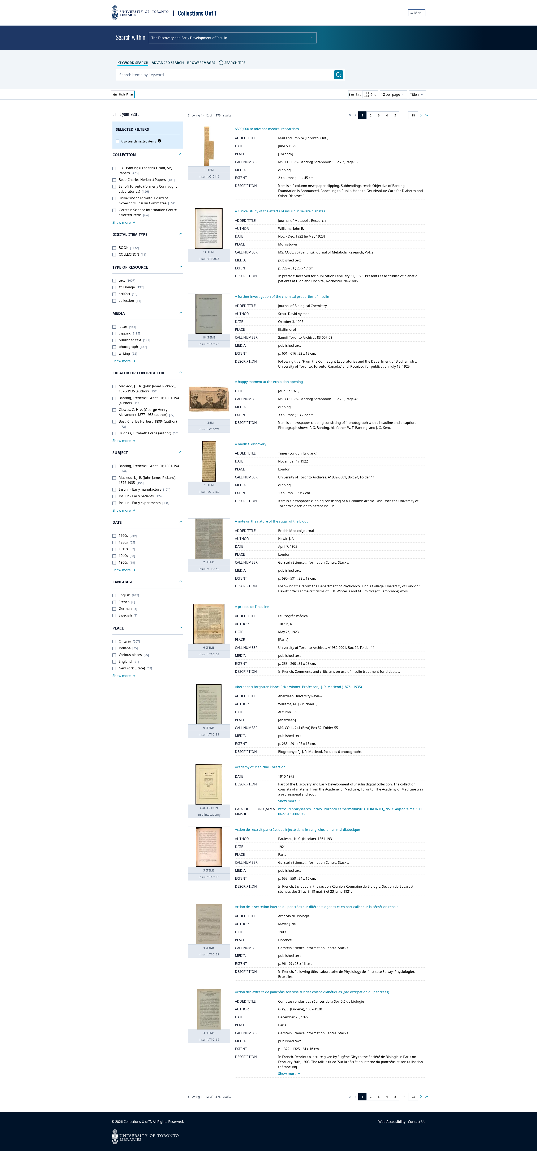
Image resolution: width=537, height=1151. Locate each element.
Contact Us (416, 1121)
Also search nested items (138, 141)
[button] (147, 155)
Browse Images (201, 62)
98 (413, 115)
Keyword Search (132, 62)
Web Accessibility (391, 1121)
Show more (287, 801)
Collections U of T (137, 1121)
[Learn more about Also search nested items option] (158, 140)
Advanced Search (168, 62)
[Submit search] (338, 74)
